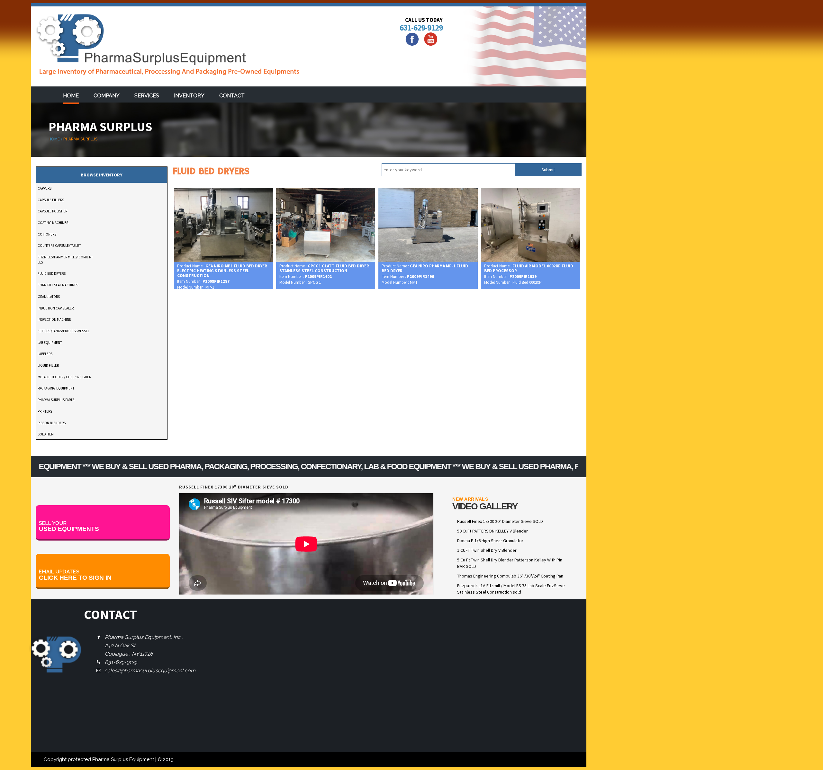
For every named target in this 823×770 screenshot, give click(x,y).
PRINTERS (45, 411)
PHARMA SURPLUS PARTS (56, 400)
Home (71, 96)
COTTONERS (47, 234)
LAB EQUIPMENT (50, 342)
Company (107, 96)
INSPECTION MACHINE (54, 319)
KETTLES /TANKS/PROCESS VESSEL (63, 331)
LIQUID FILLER (48, 365)
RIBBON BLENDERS (52, 423)
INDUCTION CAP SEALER (56, 308)
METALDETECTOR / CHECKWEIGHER (64, 377)
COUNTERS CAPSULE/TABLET (59, 245)
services (146, 96)
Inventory (189, 96)
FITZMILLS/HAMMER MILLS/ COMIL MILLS (65, 259)
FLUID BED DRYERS (52, 273)
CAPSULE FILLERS (51, 200)
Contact (232, 96)
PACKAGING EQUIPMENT (56, 388)
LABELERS (45, 354)
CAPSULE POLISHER (52, 211)
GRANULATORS (49, 296)
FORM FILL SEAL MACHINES (58, 285)
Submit (548, 170)
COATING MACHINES (53, 222)
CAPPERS (44, 188)
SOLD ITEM (46, 434)
